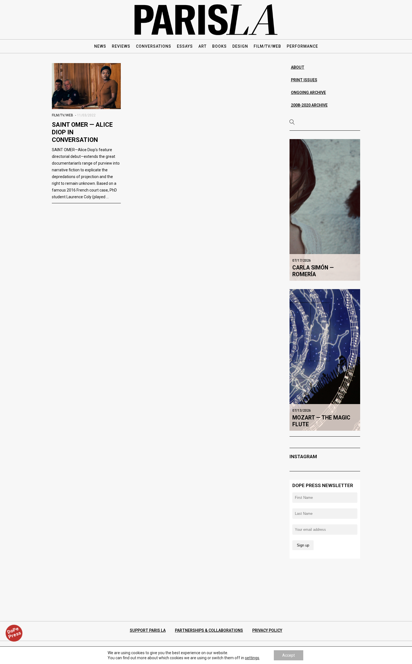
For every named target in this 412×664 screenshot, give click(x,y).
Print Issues (304, 80)
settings (252, 658)
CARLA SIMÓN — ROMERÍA (313, 271)
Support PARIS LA (148, 630)
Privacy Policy (267, 630)
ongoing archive (308, 92)
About (297, 67)
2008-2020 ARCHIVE (309, 105)
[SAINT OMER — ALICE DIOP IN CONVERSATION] (86, 86)
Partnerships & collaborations (209, 630)
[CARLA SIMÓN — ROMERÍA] (325, 210)
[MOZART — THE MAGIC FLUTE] (325, 360)
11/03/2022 (86, 115)
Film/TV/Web (62, 115)
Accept (288, 655)
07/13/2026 (301, 410)
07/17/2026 (301, 260)
